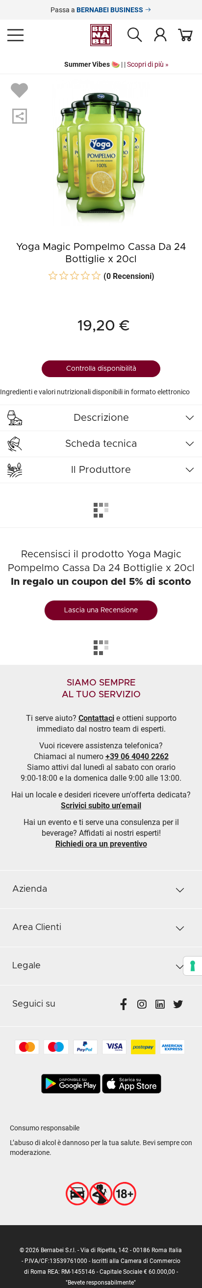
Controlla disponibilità (101, 368)
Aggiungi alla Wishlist (20, 90)
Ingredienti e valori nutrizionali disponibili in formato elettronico (95, 392)
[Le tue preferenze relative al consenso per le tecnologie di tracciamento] (192, 966)
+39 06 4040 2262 (137, 756)
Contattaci (96, 718)
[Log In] (160, 34)
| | (102, 64)
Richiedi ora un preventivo (101, 844)
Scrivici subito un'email (101, 805)
